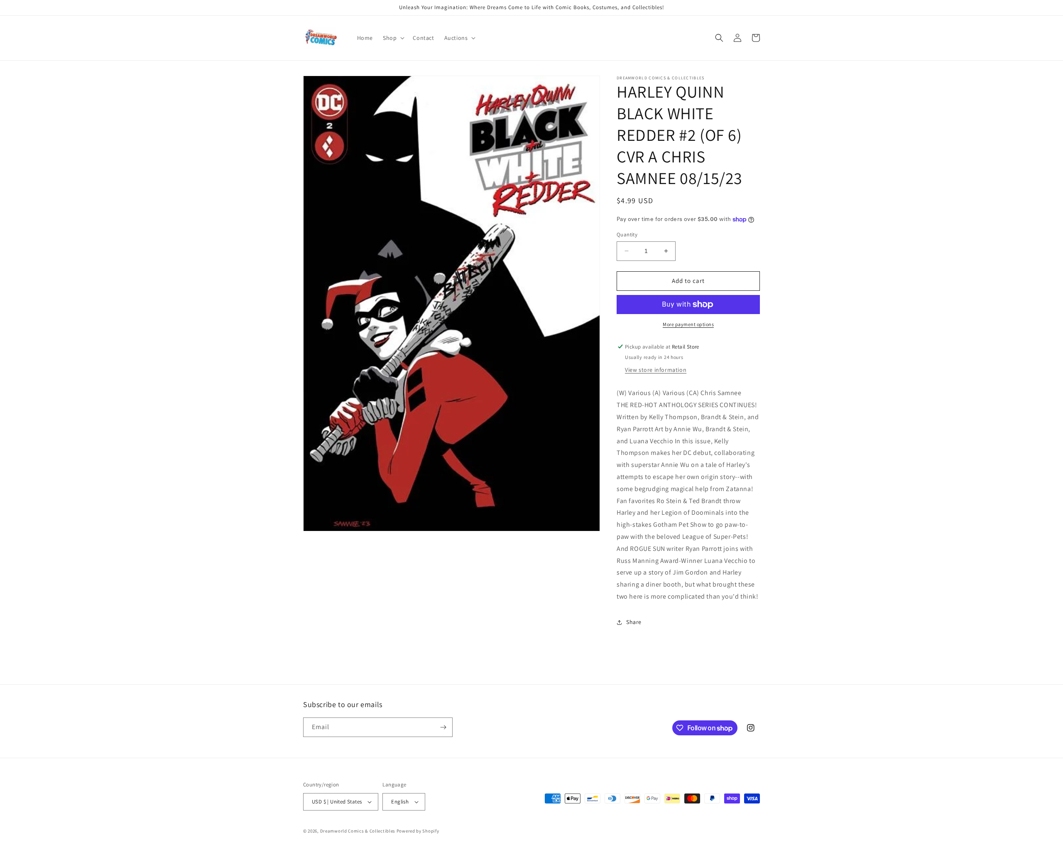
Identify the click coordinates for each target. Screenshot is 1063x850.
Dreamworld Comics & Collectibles (357, 831)
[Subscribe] (443, 727)
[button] (393, 38)
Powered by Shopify (418, 831)
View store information (655, 369)
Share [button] (634, 622)
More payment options (688, 324)
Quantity (627, 234)
